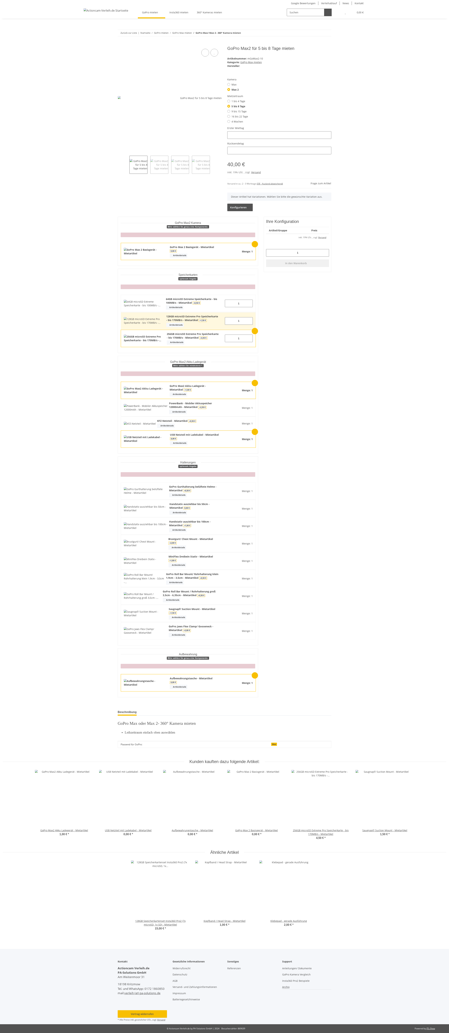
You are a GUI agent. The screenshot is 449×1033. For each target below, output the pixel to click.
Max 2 (235, 89)
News (346, 3)
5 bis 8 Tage (238, 106)
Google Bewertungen (303, 3)
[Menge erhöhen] (249, 303)
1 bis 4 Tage (238, 101)
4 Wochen (237, 121)
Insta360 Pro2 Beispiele (296, 980)
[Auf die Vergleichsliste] (205, 53)
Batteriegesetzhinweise (186, 999)
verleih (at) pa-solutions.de (142, 993)
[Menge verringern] (229, 303)
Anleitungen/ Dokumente (297, 968)
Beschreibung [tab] (127, 712)
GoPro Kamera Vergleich (296, 974)
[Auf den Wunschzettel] (214, 53)
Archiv (286, 987)
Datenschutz (180, 974)
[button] (338, 12)
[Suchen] (328, 12)
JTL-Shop (431, 1028)
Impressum (179, 993)
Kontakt (359, 3)
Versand (256, 172)
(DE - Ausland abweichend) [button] (270, 183)
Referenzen (234, 968)
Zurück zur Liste (128, 32)
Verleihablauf (329, 3)
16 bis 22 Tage (240, 116)
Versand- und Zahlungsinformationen (195, 987)
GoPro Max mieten (251, 62)
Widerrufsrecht (181, 968)
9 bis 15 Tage (239, 111)
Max (234, 84)
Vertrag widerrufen (142, 1014)
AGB (175, 980)
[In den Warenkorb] (120, 44)
